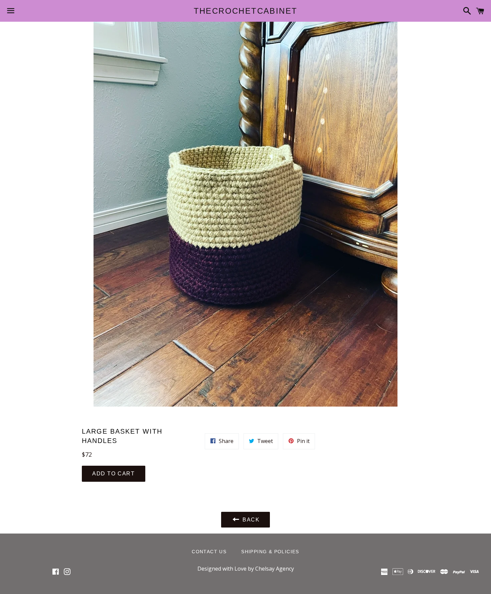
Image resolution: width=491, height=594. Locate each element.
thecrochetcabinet (246, 10)
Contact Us (209, 551)
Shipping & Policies (270, 551)
